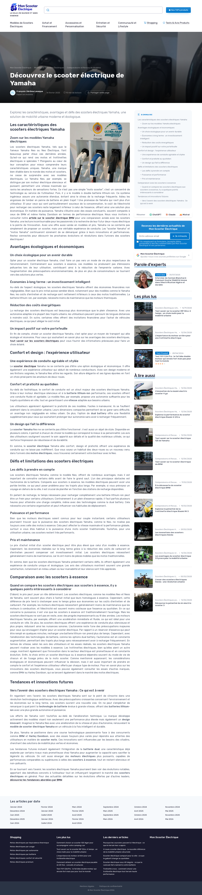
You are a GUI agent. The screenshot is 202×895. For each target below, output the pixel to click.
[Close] (154, 439)
